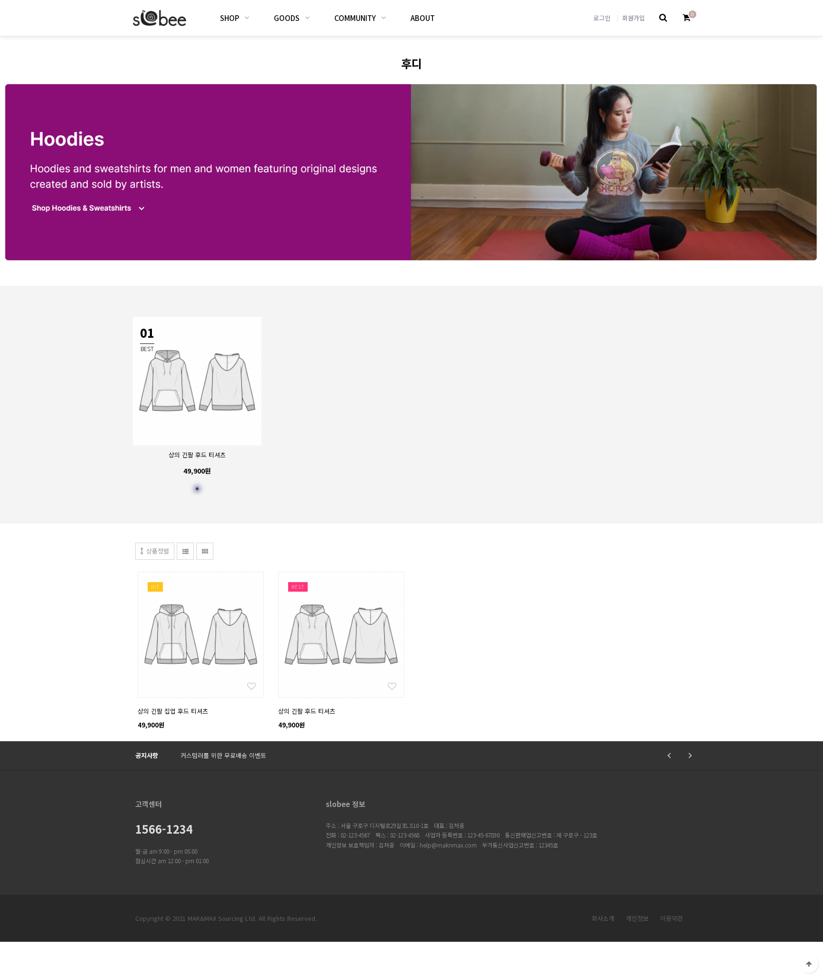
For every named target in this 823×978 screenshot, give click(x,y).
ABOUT (423, 18)
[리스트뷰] (185, 551)
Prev (670, 755)
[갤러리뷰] (204, 551)
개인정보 (637, 918)
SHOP (229, 18)
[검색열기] (663, 18)
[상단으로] (808, 963)
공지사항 (146, 755)
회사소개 (603, 918)
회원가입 (633, 17)
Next (689, 755)
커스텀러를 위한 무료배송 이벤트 (223, 755)
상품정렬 (157, 550)
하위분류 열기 (247, 18)
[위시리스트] (200, 576)
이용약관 (671, 918)
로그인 (602, 17)
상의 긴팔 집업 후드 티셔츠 (173, 711)
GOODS (287, 18)
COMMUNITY (355, 18)
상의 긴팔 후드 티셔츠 (197, 454)
